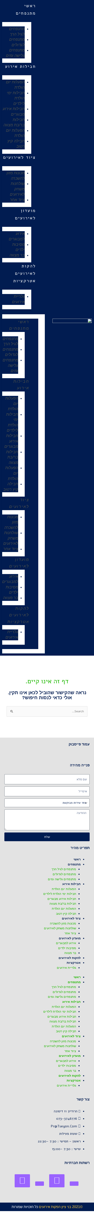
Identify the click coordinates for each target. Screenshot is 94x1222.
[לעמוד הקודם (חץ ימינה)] (89, 1220)
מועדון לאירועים (19, 563)
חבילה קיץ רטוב (16, 144)
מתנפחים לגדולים (17, 42)
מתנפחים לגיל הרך (17, 31)
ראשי (30, 6)
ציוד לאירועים (19, 157)
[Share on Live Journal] (39, 1183)
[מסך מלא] (80, 1214)
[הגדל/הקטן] (89, 1214)
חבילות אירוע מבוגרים (14, 111)
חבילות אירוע (20, 66)
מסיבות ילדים (18, 247)
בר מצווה (17, 255)
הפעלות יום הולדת (15, 85)
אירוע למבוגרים (17, 236)
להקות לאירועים (19, 611)
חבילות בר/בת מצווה (14, 122)
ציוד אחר (17, 200)
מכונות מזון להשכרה (16, 176)
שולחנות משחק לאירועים (17, 189)
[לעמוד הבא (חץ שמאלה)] (80, 1220)
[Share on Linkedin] (22, 1180)
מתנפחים (26, 13)
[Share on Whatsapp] (56, 1180)
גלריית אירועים (18, 299)
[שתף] (70, 1214)
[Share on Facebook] (74, 1183)
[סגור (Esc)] (60, 1214)
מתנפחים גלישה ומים (15, 53)
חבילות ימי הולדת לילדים (16, 98)
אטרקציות (24, 281)
